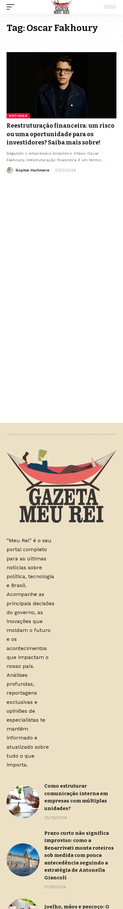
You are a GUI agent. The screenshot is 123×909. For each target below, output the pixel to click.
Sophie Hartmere (32, 170)
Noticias (18, 115)
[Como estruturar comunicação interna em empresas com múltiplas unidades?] (23, 801)
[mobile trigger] (12, 7)
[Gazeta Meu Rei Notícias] (61, 7)
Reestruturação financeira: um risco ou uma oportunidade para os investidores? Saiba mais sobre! (60, 134)
